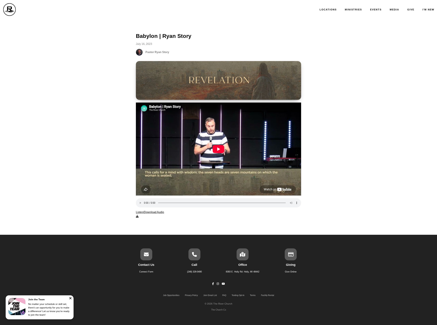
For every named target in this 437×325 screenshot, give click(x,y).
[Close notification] (70, 298)
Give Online (291, 271)
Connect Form (146, 271)
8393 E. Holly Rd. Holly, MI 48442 (242, 271)
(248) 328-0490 (194, 271)
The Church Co (218, 309)
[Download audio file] (150, 214)
